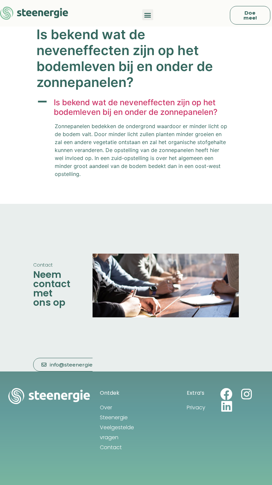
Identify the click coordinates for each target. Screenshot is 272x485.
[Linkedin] (226, 406)
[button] (147, 14)
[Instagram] (246, 394)
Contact (111, 447)
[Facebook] (226, 394)
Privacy (196, 407)
